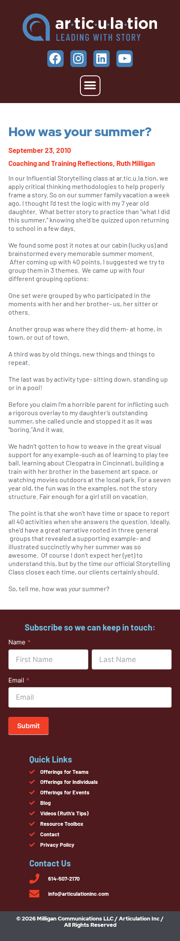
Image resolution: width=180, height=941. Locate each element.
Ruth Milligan (135, 163)
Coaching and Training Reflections (60, 163)
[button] (90, 85)
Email (18, 680)
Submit (28, 725)
